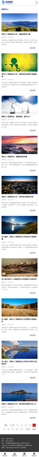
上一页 (12, 425)
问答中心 (24, 455)
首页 (6, 425)
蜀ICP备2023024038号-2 (13, 447)
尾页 (34, 429)
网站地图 (23, 447)
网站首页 (4, 455)
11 (21, 429)
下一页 (27, 429)
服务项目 (14, 455)
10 (17, 429)
